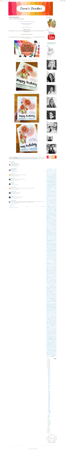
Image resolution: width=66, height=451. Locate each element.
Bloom (55, 184)
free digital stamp (54, 224)
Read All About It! (51, 309)
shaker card (48, 314)
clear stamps (54, 200)
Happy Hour (52, 244)
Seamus (55, 312)
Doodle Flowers (54, 215)
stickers (55, 328)
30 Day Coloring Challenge (14, 158)
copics (55, 202)
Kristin (51, 272)
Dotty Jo (12, 178)
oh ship (55, 294)
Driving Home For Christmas (50, 218)
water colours (51, 345)
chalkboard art (54, 194)
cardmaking (51, 191)
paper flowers (51, 299)
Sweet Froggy (51, 335)
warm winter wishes (49, 393)
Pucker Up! (55, 305)
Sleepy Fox (50, 317)
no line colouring (51, 292)
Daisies (24, 158)
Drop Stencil (55, 218)
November (49, 369)
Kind (48, 272)
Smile (55, 317)
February (49, 424)
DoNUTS (53, 213)
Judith (47, 270)
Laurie (55, 272)
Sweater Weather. (48, 334)
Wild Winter (53, 349)
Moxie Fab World (53, 288)
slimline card (53, 317)
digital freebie (48, 210)
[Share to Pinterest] (16, 157)
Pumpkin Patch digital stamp (53, 306)
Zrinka (54, 356)
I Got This (54, 256)
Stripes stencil (50, 331)
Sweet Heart (48, 336)
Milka (54, 283)
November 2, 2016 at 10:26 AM (14, 203)
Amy (55, 175)
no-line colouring (54, 292)
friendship (48, 228)
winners (47, 350)
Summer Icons (50, 332)
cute (55, 205)
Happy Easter (49, 244)
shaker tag (53, 314)
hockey (49, 249)
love (54, 276)
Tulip (49, 340)
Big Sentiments (52, 181)
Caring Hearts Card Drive (49, 399)
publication (50, 305)
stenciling (52, 328)
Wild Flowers (49, 349)
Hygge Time (53, 255)
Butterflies (50, 187)
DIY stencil (49, 213)
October (49, 414)
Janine (54, 268)
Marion (53, 280)
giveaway (51, 235)
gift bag (54, 230)
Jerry (49, 269)
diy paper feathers (48, 212)
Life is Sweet (53, 273)
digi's (54, 209)
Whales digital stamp (52, 347)
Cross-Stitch (48, 205)
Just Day (49, 271)
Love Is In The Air (53, 277)
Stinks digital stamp (54, 329)
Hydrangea (49, 255)
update (55, 341)
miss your (50, 286)
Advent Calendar (54, 172)
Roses (53, 310)
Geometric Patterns (49, 230)
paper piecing (48, 300)
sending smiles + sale (49, 403)
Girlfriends (53, 234)
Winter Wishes (48, 353)
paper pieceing (54, 299)
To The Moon (50, 339)
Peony (55, 303)
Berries (49, 181)
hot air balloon (54, 252)
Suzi (55, 333)
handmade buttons (52, 240)
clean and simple (51, 200)
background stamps (50, 178)
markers (55, 280)
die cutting (52, 208)
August (49, 417)
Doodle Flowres (52, 216)
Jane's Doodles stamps (53, 266)
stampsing (48, 328)
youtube (52, 356)
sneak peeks (51, 318)
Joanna (51, 269)
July (48, 419)
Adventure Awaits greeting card (50, 173)
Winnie (49, 350)
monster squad (49, 405)
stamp (54, 323)
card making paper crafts (52, 190)
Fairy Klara (50, 221)
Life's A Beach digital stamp (52, 274)
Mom (52, 286)
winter (55, 350)
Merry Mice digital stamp (53, 282)
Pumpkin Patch (48, 306)
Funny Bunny (54, 228)
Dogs (51, 213)
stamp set (49, 325)
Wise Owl (52, 354)
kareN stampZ (13, 200)
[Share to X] (15, 157)
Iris (53, 258)
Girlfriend (55, 233)
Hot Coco (48, 253)
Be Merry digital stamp (49, 179)
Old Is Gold (49, 295)
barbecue (53, 178)
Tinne (48, 339)
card (47, 188)
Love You (55, 278)
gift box (48, 231)
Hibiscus (48, 249)
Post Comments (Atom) (15, 207)
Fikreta (12, 182)
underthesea (49, 341)
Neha (51, 291)
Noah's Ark (48, 293)
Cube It (50, 205)
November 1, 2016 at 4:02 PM (14, 166)
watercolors (55, 345)
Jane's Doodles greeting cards (53, 264)
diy (54, 211)
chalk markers (51, 194)
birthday (49, 182)
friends (55, 227)
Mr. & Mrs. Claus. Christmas (52, 289)
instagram (49, 258)
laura (54, 272)
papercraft (52, 300)
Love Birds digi (49, 277)
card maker (49, 188)
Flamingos (51, 222)
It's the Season (54, 259)
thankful (52, 338)
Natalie (47, 291)
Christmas (52, 196)
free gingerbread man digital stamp (50, 225)
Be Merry (55, 178)
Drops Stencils (51, 219)
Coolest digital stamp (52, 202)
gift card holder (53, 231)
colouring (51, 201)
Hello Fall (52, 247)
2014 (48, 429)
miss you (48, 286)
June (48, 420)
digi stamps (52, 209)
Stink (47, 329)
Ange (51, 176)
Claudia (53, 199)
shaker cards (51, 314)
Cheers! (49, 196)
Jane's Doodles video (49, 267)
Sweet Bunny (51, 334)
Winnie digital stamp (52, 350)
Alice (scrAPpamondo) (14, 163)
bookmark (51, 185)
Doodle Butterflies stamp (49, 215)
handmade (48, 240)
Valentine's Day (48, 342)
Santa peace (53, 311)
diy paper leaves (52, 212)
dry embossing (54, 219)
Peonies (54, 303)
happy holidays (49, 373)
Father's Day (54, 221)
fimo (48, 222)
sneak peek (48, 318)
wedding (51, 346)
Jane (26, 158)
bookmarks (54, 185)
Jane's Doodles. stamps (51, 268)
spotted (55, 321)
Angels (55, 176)
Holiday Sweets (48, 250)
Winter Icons (48, 352)
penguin (47, 303)
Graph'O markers (54, 237)
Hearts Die (48, 246)
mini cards (50, 285)
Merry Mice (50, 282)
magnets (51, 279)
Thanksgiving (54, 338)
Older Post (43, 206)
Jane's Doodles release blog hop (51, 265)
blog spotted (48, 184)
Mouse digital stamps (49, 288)
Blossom (47, 185)
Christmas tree (48, 199)
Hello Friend (54, 247)
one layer (52, 295)
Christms (51, 199)
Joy (52, 269)
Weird (52, 346)
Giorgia (53, 233)
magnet (49, 279)
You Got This (53, 355)
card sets (49, 191)
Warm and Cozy (50, 343)
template (47, 338)
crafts (55, 203)
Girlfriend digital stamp (49, 234)
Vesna (53, 342)
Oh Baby (51, 294)
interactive (52, 258)
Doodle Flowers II (49, 216)
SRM (48, 323)
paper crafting (48, 298)
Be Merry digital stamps (53, 179)
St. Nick (50, 323)
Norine (50, 293)
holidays (51, 250)
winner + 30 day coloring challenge (49, 411)
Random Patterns (53, 308)
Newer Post (10, 206)
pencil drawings (54, 302)
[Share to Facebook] (16, 157)
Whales (49, 347)
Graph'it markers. (50, 237)
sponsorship (48, 320)
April (48, 422)
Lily (55, 274)
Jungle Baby (50, 270)
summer (53, 331)
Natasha (49, 291)
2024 (48, 358)
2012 (48, 431)
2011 (48, 432)
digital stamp (52, 210)
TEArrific (51, 337)
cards (54, 191)
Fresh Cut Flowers (50, 227)
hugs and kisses (49, 397)
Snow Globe (53, 318)
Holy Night (53, 250)
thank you (50, 338)
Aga (54, 173)
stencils (54, 328)
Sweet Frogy (54, 335)
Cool (47, 202)
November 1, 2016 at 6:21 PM (14, 180)
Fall (52, 221)
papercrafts (32, 158)
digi (54, 208)
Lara (52, 272)
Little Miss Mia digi (51, 276)
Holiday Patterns (54, 249)
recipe (54, 309)
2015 (48, 428)
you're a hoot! (49, 356)
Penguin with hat (51, 303)
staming (52, 323)
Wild (54, 348)
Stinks (48, 329)
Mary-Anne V (26, 29)
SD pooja (12, 173)
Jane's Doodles (28, 158)
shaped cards (49, 315)
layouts (47, 273)
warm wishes (49, 379)
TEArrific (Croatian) (54, 337)
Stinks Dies (50, 329)
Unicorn (53, 341)
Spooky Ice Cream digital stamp (52, 320)
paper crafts (52, 298)
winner (55, 349)
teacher (48, 337)
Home (27, 206)
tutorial (53, 340)
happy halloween (49, 407)
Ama (52, 175)
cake (53, 187)
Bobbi (49, 185)
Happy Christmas (53, 243)
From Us (50, 228)
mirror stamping (54, 285)
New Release (53, 291)
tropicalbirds (48, 340)
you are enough (49, 409)
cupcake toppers (53, 205)
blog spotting (52, 184)
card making (22, 158)
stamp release (50, 324)
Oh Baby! (53, 294)
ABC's (47, 172)
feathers (47, 222)
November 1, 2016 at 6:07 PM (14, 171)
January (49, 426)
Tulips (51, 340)
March (49, 423)
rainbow (47, 308)
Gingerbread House (50, 233)
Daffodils (49, 206)
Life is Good (50, 273)
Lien (48, 273)
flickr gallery (53, 222)
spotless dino (48, 321)
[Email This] (13, 157)
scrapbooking (52, 312)
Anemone (49, 176)
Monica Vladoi (54, 286)
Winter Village (51, 352)
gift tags (51, 232)
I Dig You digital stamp (50, 256)
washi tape (52, 344)
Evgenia (47, 221)
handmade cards (50, 241)
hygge (51, 255)
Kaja (54, 271)
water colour (48, 345)
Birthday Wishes (19, 158)
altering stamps (50, 175)
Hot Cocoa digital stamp (53, 253)
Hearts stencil (52, 246)
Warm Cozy (53, 343)
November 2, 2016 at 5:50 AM (14, 193)
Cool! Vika (49, 202)
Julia (48, 270)
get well (52, 230)
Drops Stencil (48, 219)
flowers (55, 222)
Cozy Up (50, 203)
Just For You (51, 271)
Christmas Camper (52, 197)
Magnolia (54, 279)
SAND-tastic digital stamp (49, 311)
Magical (47, 279)
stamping (34, 158)
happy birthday (49, 395)
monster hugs (49, 385)
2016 (48, 367)
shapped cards (52, 315)
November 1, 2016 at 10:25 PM (14, 189)
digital (55, 209)
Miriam (52, 285)
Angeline (53, 176)
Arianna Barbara (13, 168)
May (48, 421)
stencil (49, 328)
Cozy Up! (52, 203)
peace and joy (49, 371)
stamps (36, 158)
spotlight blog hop (52, 321)
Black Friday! (49, 376)
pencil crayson (50, 302)
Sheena (55, 315)
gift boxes (51, 231)
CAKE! (55, 187)
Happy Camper (48, 243)
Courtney (48, 203)
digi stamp (49, 209)
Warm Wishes (49, 344)
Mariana (51, 280)
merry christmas (49, 383)
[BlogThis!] (14, 157)
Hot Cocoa (50, 253)
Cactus (52, 187)
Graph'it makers (52, 236)
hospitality (52, 252)
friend (54, 227)
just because (53, 270)
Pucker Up (52, 305)
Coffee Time (48, 201)
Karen (55, 271)
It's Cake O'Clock (50, 259)
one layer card (54, 295)
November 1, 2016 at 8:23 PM (14, 184)
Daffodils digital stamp (53, 206)
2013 (48, 430)
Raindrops (49, 308)
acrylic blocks (50, 172)
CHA (48, 194)
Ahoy (55, 173)
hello (50, 247)
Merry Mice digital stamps (50, 283)
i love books (49, 391)
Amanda (54, 175)
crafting (54, 203)
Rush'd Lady (12, 191)
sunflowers (53, 332)
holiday (51, 249)
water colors (55, 344)
